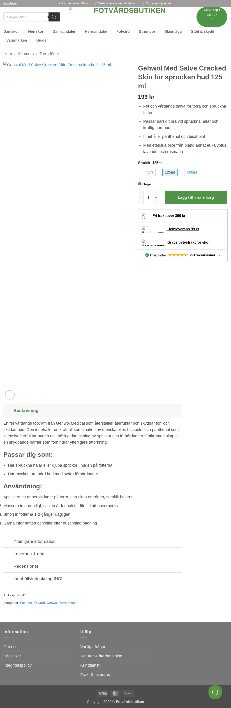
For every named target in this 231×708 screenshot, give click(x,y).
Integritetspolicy (17, 665)
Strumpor (147, 31)
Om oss (10, 646)
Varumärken (16, 40)
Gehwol (52, 603)
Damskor (11, 31)
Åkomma (26, 54)
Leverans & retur (30, 553)
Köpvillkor (12, 656)
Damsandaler (64, 31)
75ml (149, 172)
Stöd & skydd (202, 31)
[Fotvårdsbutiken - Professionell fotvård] (128, 17)
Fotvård (123, 31)
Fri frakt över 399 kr (168, 216)
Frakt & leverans (95, 674)
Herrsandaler (96, 31)
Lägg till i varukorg (196, 197)
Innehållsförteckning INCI (38, 578)
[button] (211, 17)
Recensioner (26, 566)
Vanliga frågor (92, 646)
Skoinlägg (173, 31)
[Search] (54, 16)
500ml (192, 172)
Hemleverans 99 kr (182, 229)
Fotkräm (26, 603)
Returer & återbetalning (101, 656)
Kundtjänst (89, 665)
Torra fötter (49, 54)
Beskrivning (26, 410)
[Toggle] (8, 410)
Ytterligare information (35, 541)
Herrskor (35, 31)
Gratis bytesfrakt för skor (188, 242)
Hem (7, 54)
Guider (42, 40)
